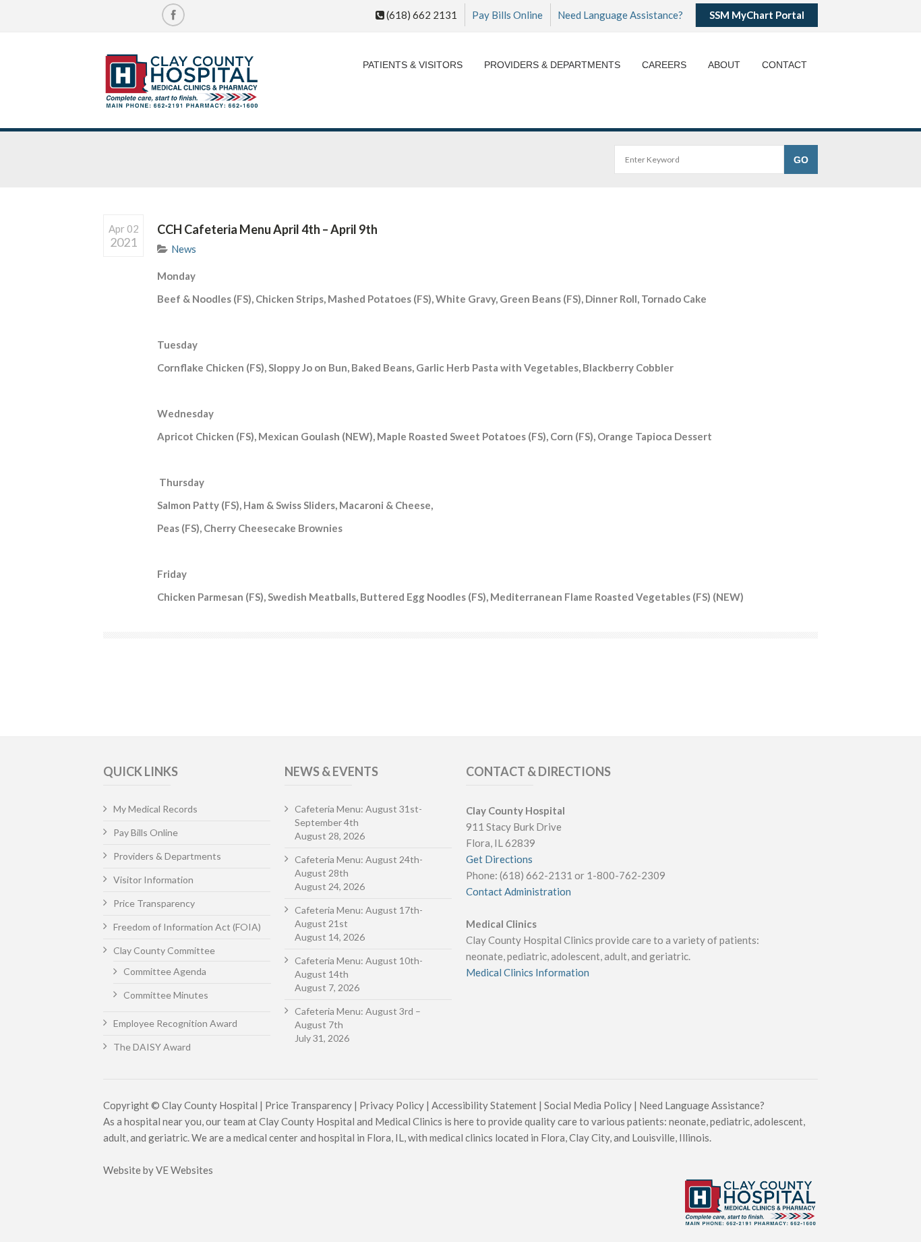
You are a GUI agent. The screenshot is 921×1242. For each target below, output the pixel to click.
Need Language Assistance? (620, 15)
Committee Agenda (164, 971)
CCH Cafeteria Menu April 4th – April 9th (267, 229)
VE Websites (184, 1170)
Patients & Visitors (413, 64)
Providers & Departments (552, 64)
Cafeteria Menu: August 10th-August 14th (359, 967)
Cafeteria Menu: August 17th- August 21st (359, 916)
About (724, 64)
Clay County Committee (164, 950)
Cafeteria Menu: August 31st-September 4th (358, 815)
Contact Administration (518, 891)
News (183, 249)
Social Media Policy (588, 1105)
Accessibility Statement (484, 1105)
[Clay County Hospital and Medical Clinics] (181, 82)
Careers (664, 64)
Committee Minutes (165, 995)
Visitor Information (153, 879)
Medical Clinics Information (527, 972)
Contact (784, 64)
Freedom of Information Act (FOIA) (187, 927)
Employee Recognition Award (175, 1023)
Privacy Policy (391, 1105)
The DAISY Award (152, 1047)
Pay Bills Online (507, 15)
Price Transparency (154, 903)
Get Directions (499, 859)
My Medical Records (155, 809)
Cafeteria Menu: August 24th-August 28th (359, 866)
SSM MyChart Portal (756, 15)
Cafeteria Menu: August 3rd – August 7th (358, 1017)
